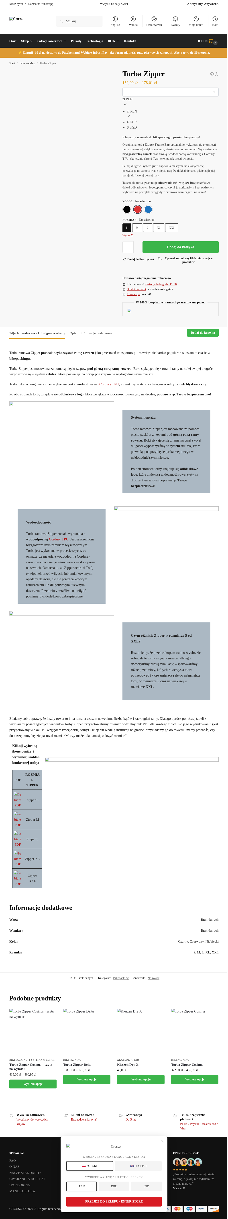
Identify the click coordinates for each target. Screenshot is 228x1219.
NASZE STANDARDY (25, 1173)
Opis (73, 333)
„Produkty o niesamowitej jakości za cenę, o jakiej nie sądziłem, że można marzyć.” (194, 1179)
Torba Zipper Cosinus (187, 1064)
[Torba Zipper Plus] (212, 74)
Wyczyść (127, 235)
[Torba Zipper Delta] (86, 1032)
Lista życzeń (154, 25)
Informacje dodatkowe (96, 333)
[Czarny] (126, 209)
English (115, 25)
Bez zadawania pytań (84, 1119)
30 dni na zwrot (136, 289)
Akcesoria (124, 1059)
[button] (208, 41)
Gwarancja (133, 294)
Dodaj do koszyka (180, 247)
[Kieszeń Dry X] (140, 1032)
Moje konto (196, 25)
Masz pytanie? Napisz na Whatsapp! (32, 4)
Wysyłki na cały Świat (114, 4)
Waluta (133, 25)
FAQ (12, 1160)
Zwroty (175, 25)
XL (159, 227)
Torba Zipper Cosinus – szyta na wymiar (30, 1067)
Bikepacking (27, 63)
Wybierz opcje (33, 1084)
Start (12, 63)
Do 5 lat (131, 1119)
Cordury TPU (109, 384)
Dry (137, 1059)
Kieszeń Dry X (127, 1064)
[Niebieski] (148, 209)
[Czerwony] (137, 209)
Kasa (215, 25)
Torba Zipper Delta (77, 1064)
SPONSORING (19, 1185)
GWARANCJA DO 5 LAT (27, 1179)
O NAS (14, 1166)
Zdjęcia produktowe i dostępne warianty (37, 333)
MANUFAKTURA (22, 1191)
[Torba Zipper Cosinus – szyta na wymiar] (33, 1032)
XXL (172, 227)
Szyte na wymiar (42, 1059)
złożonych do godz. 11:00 (161, 284)
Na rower (153, 978)
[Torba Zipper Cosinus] (216, 74)
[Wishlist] (50, 1015)
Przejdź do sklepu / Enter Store (114, 1201)
